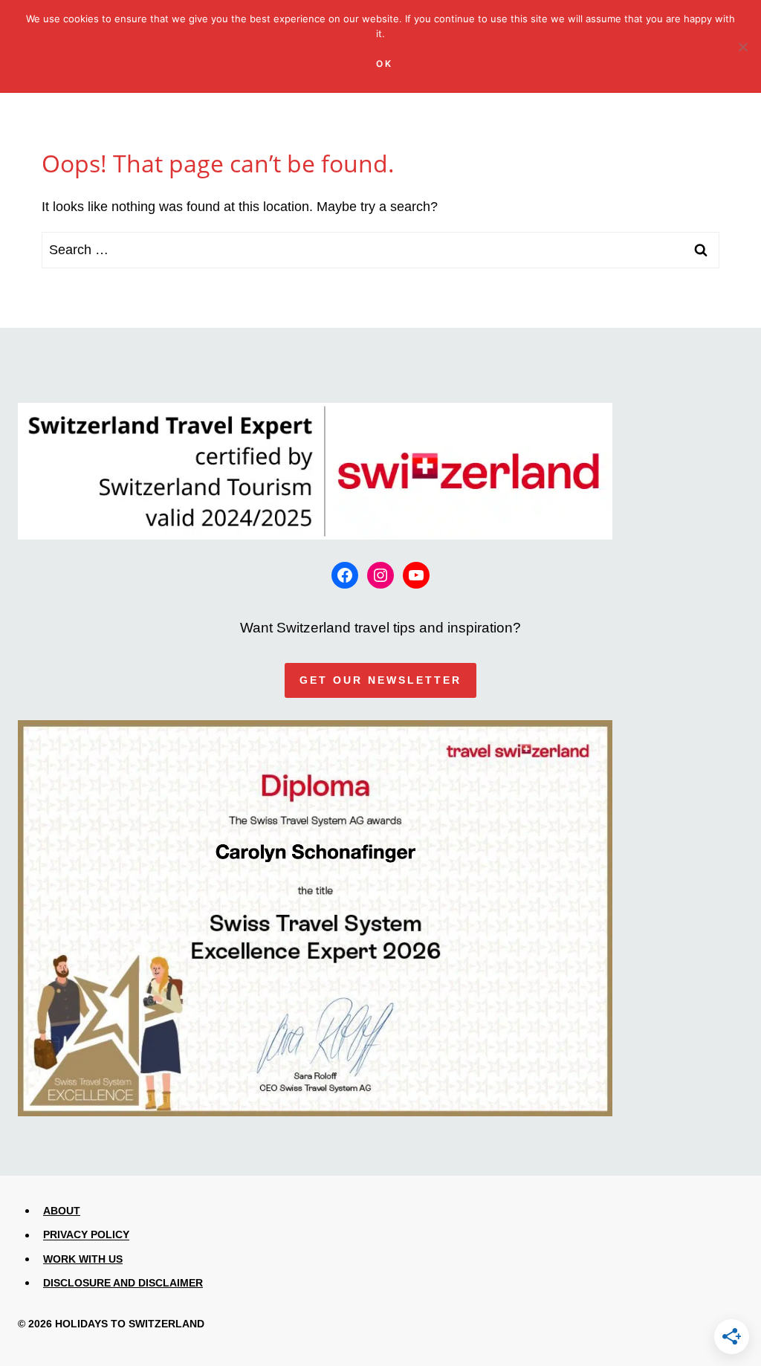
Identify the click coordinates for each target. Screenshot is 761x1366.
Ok (384, 63)
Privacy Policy (86, 1235)
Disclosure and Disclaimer (123, 1283)
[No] (742, 46)
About (61, 1211)
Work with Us (83, 1259)
